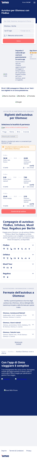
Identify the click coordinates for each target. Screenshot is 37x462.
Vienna (11, 132)
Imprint (4, 451)
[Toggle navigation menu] (34, 2)
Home (3, 352)
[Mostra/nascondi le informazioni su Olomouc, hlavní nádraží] (33, 325)
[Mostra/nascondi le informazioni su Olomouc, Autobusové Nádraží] (33, 315)
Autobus (11, 352)
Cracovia (26, 132)
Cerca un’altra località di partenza (16, 127)
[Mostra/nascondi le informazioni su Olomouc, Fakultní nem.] (33, 334)
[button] (10, 31)
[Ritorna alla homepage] (5, 2)
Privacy (28, 451)
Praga (5, 132)
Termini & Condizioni (16, 451)
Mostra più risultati (8, 136)
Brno (18, 132)
